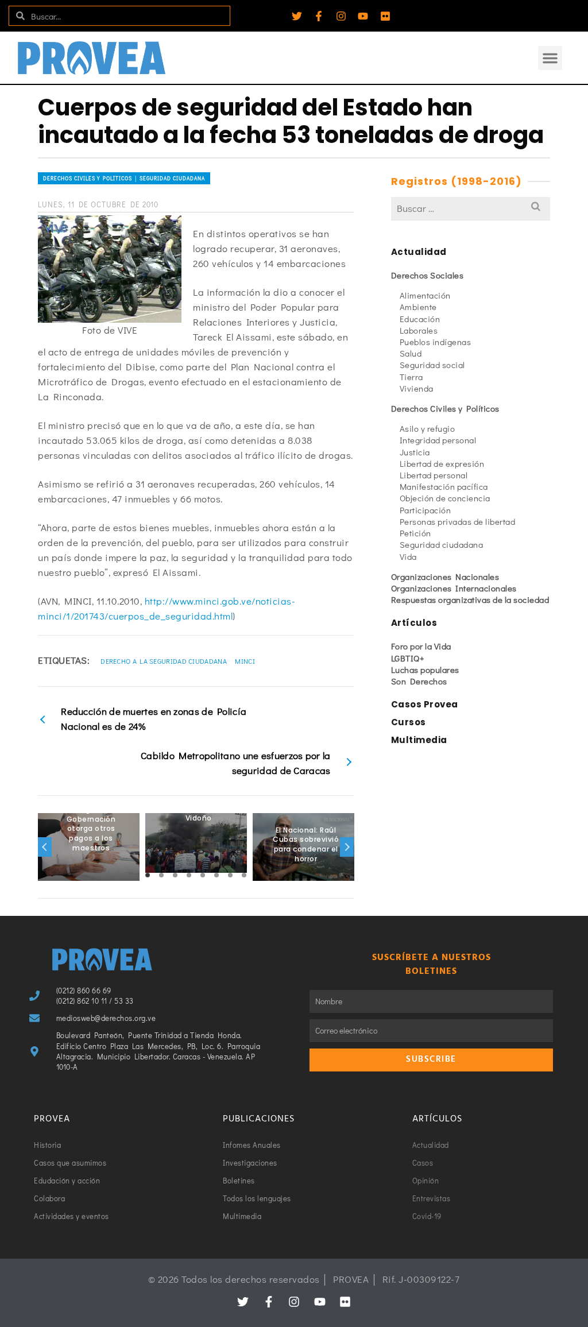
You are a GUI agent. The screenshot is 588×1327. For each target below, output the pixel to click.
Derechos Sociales (427, 275)
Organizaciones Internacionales (454, 588)
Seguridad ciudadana (441, 544)
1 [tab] (147, 875)
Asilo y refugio (427, 428)
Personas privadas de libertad (458, 521)
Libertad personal (434, 475)
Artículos (414, 623)
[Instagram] (341, 16)
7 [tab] (230, 875)
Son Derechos (419, 681)
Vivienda (417, 388)
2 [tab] (161, 875)
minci (245, 661)
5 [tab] (202, 875)
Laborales (419, 330)
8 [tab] (244, 875)
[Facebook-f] (319, 16)
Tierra (411, 376)
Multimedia (419, 740)
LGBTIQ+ (408, 658)
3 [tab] (175, 875)
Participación (425, 510)
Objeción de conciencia (445, 498)
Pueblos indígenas (435, 341)
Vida (408, 556)
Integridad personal (438, 440)
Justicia (415, 452)
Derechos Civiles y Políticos (445, 408)
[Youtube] (363, 16)
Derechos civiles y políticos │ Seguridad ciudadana (124, 178)
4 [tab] (189, 875)
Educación (420, 318)
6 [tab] (216, 875)
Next (347, 847)
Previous (45, 847)
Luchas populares (425, 669)
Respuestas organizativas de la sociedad (470, 599)
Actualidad (419, 252)
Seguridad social (432, 364)
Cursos (408, 722)
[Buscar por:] (470, 208)
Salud (411, 353)
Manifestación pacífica (444, 486)
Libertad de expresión (442, 463)
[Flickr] (385, 16)
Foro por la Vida (421, 646)
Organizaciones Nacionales (445, 576)
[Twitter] (297, 16)
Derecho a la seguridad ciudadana (163, 661)
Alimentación (425, 295)
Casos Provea (424, 704)
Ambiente (418, 306)
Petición (415, 533)
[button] (550, 58)
